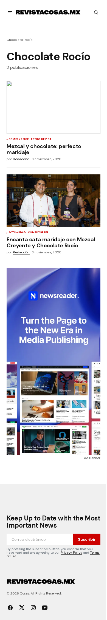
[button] (10, 12)
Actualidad (17, 232)
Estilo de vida (41, 139)
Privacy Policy (71, 552)
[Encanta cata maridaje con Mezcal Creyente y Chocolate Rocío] (53, 200)
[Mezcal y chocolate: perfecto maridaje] (53, 107)
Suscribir (87, 539)
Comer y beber (19, 139)
